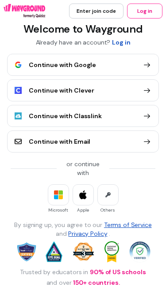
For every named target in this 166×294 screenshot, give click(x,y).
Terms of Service (128, 225)
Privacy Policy (87, 234)
